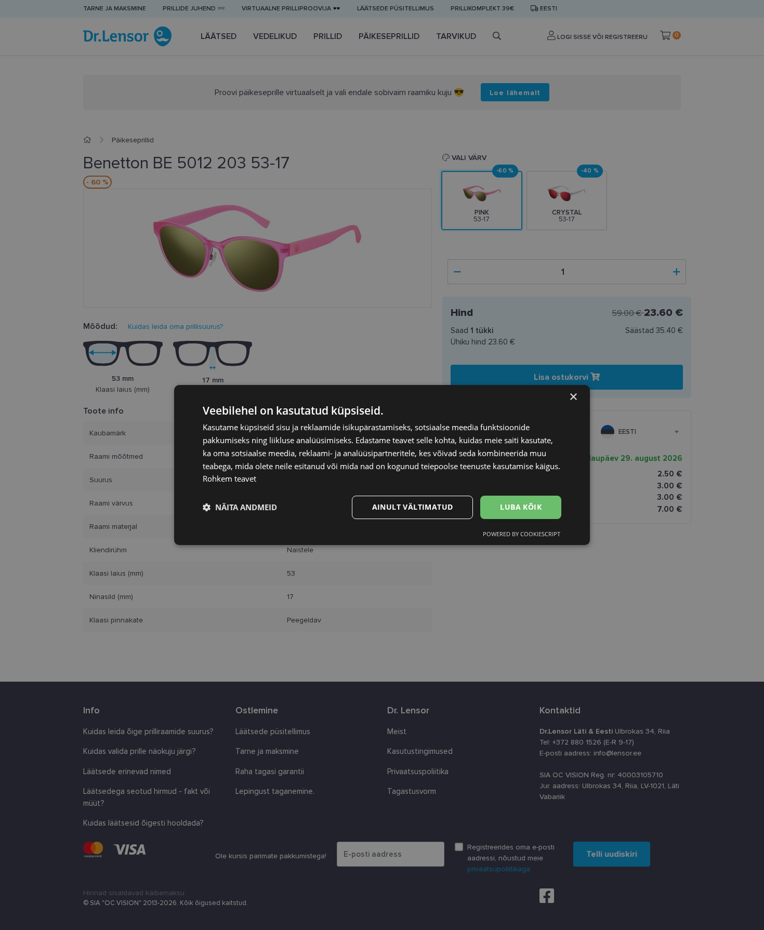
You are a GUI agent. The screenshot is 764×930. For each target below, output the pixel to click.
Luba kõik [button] (521, 507)
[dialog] (382, 465)
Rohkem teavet (229, 478)
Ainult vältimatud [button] (412, 507)
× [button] (573, 397)
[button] (240, 507)
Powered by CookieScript (521, 534)
